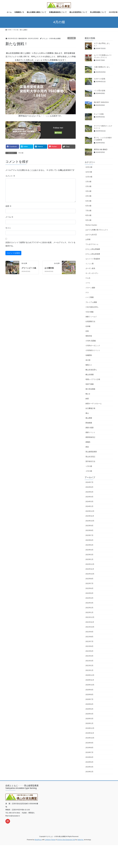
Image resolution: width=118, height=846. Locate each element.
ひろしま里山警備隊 (93, 249)
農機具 (88, 442)
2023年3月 (89, 554)
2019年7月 (89, 752)
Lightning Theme (50, 839)
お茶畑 (88, 239)
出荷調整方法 (90, 321)
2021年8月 (89, 637)
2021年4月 (89, 656)
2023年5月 (89, 545)
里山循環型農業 (91, 452)
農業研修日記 (90, 437)
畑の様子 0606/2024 (101, 102)
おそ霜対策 (49, 268)
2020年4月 (89, 714)
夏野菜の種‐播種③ (100, 149)
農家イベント (90, 432)
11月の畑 (89, 172)
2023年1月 (89, 559)
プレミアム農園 (91, 302)
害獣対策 (89, 336)
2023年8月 (89, 530)
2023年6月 (89, 540)
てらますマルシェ (92, 244)
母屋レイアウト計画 (93, 379)
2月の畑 (88, 186)
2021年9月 (89, 632)
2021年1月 (89, 670)
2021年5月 (89, 651)
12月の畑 (89, 177)
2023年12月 (90, 511)
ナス (87, 292)
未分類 (88, 360)
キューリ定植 (99, 114)
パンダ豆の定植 (99, 90)
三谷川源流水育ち (92, 307)
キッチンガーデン (92, 273)
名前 (8, 206)
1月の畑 (88, 181)
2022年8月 (89, 579)
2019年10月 (90, 738)
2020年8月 (89, 694)
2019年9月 (89, 743)
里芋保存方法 (90, 461)
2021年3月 (89, 661)
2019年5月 (89, 762)
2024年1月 (89, 506)
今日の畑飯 (90, 312)
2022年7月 (89, 583)
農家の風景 (90, 428)
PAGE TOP (113, 819)
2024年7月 (89, 482)
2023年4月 (89, 550)
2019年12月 (90, 728)
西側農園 (89, 423)
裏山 (87, 413)
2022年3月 (89, 603)
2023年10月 (90, 521)
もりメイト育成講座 (93, 259)
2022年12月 (90, 564)
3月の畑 (88, 191)
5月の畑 (88, 201)
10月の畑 (89, 167)
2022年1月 (89, 612)
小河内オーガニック (93, 345)
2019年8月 (89, 747)
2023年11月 (90, 516)
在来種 (88, 326)
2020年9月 (89, 690)
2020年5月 (89, 709)
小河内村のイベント (93, 350)
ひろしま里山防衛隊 (93, 254)
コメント (10, 176)
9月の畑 (88, 220)
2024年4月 (89, 497)
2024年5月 (89, 492)
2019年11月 (90, 733)
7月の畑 (88, 210)
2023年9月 (89, 525)
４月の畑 (89, 471)
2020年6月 (89, 704)
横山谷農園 (90, 374)
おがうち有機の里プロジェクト (97, 230)
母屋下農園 (90, 384)
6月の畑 (88, 206)
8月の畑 (88, 215)
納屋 (87, 399)
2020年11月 (90, 680)
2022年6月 (89, 588)
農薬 (87, 447)
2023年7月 (89, 535)
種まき (88, 394)
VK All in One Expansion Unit (66, 839)
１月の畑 (89, 466)
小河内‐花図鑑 (91, 341)
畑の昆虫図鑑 (90, 389)
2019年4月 (89, 767)
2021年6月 (89, 646)
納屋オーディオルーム (94, 403)
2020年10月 (90, 685)
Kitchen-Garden (91, 225)
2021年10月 (90, 627)
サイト (8, 228)
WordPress (38, 839)
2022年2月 (89, 608)
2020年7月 (89, 699)
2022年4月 (89, 598)
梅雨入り (89, 365)
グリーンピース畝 (29, 268)
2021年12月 (90, 617)
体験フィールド (91, 317)
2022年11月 (90, 569)
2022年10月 (90, 574)
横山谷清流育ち (91, 370)
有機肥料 (89, 355)
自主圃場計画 (90, 408)
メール (9, 217)
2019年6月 (89, 757)
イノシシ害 (90, 264)
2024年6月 (89, 487)
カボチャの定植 (99, 79)
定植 (87, 331)
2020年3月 (89, 718)
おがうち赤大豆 (91, 235)
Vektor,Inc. (80, 839)
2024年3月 (89, 501)
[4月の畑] (12, 266)
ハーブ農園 (90, 297)
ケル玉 (88, 278)
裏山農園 (89, 418)
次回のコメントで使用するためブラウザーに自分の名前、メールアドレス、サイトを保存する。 (40, 244)
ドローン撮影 (90, 288)
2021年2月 (89, 665)
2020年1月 (89, 723)
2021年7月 (89, 641)
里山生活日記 (90, 456)
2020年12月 (90, 675)
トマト (88, 283)
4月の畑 (71, 38)
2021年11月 (90, 622)
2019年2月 (89, 772)
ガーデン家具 (90, 268)
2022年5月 (89, 593)
